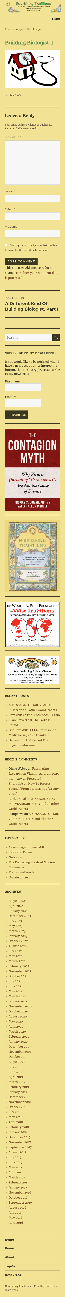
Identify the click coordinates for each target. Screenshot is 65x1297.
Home (9, 1239)
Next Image (34, 29)
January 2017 (18, 1187)
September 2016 (20, 1202)
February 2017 (19, 1182)
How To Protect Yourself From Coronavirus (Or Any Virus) (34, 788)
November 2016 (20, 1192)
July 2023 (15, 921)
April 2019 (16, 1077)
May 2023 (16, 926)
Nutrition (15, 857)
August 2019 (17, 1061)
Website (11, 226)
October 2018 (18, 1107)
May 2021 (15, 991)
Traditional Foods (21, 872)
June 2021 (16, 986)
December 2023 (20, 916)
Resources (13, 1274)
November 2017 (20, 1142)
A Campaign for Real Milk (27, 847)
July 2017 (15, 1157)
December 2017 (19, 1137)
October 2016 (18, 1197)
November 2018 (20, 1102)
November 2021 (20, 971)
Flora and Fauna (20, 852)
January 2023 (18, 936)
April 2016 (16, 1222)
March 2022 (17, 961)
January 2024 (18, 911)
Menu (56, 18)
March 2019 (17, 1082)
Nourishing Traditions (18, 1286)
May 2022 (16, 956)
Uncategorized (19, 877)
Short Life (16, 783)
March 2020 (17, 1031)
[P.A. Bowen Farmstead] (32, 670)
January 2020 (18, 1041)
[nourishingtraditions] (32, 556)
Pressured (34, 778)
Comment (13, 137)
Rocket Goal (17, 798)
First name (13, 381)
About (9, 1257)
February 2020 (19, 1036)
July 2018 (15, 1112)
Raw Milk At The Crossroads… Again (34, 715)
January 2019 (18, 1092)
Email (10, 209)
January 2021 (18, 1001)
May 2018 (15, 1117)
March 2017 (17, 1177)
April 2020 (16, 1026)
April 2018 (16, 1122)
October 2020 (18, 1011)
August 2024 (18, 901)
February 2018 (19, 1127)
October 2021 (18, 976)
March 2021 (17, 996)
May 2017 (15, 1167)
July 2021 (15, 981)
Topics (10, 1266)
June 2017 (15, 1162)
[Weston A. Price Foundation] (32, 624)
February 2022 (19, 966)
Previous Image (14, 29)
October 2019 (18, 1056)
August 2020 (18, 1016)
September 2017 (20, 1147)
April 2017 (16, 1172)
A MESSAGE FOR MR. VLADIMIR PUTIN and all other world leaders (34, 804)
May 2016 (15, 1217)
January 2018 (18, 1132)
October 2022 (18, 941)
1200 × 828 (15, 94)
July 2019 (15, 1066)
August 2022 (18, 946)
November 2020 (20, 1006)
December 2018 (20, 1097)
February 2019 (19, 1087)
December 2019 (20, 1046)
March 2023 (17, 931)
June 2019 (16, 1072)
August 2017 (17, 1152)
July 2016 (15, 1212)
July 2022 (15, 951)
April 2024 (16, 906)
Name (10, 191)
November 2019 (20, 1051)
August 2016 (17, 1207)
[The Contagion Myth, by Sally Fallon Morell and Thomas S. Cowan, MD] (32, 469)
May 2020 (16, 1021)
